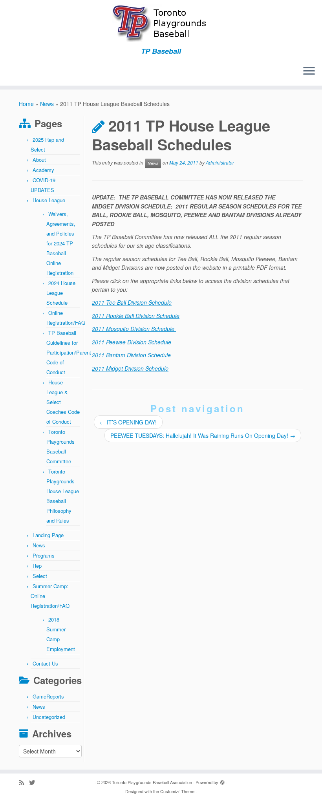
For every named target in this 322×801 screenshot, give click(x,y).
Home (26, 104)
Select (40, 576)
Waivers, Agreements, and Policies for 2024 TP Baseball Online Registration (60, 243)
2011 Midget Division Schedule (130, 368)
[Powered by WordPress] (222, 780)
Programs (44, 555)
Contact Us (45, 663)
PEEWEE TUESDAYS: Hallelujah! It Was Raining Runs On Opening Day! (202, 435)
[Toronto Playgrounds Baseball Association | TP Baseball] (161, 23)
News (47, 104)
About (39, 159)
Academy (43, 170)
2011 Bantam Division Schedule (131, 355)
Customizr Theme (177, 791)
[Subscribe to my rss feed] (24, 782)
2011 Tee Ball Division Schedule (132, 302)
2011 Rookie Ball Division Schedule (135, 316)
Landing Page (48, 535)
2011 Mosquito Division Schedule (134, 329)
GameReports (48, 696)
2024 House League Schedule (60, 292)
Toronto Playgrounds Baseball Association (152, 782)
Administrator (220, 162)
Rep (37, 565)
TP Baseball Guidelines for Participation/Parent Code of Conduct (68, 352)
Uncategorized (49, 717)
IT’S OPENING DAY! (128, 422)
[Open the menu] (309, 71)
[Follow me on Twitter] (34, 782)
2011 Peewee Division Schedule (131, 342)
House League (49, 200)
